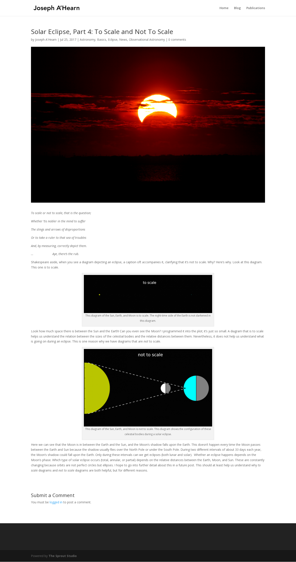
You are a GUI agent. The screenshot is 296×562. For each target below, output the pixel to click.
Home (224, 8)
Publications (255, 8)
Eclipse (112, 39)
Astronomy (87, 39)
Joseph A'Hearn (46, 39)
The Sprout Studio (63, 556)
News (123, 39)
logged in (56, 502)
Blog (237, 8)
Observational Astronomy (147, 39)
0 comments (177, 39)
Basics (101, 39)
